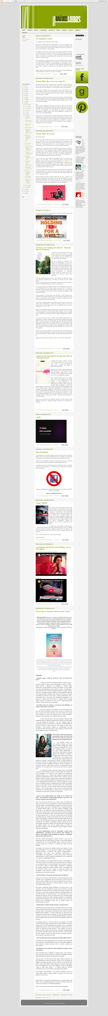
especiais (24, 32)
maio (26, 112)
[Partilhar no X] (63, 74)
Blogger (63, 1003)
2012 (25, 189)
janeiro (26, 187)
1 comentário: (56, 126)
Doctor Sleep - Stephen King (28, 167)
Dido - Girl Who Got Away (28, 177)
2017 (25, 95)
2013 (25, 103)
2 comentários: (55, 73)
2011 (25, 191)
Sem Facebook (42, 452)
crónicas (30, 30)
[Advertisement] (26, 52)
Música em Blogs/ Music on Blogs (83, 142)
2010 (25, 193)
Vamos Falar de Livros (45, 134)
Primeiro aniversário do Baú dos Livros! (84, 167)
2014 (25, 101)
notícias (64, 30)
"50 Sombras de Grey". (67, 161)
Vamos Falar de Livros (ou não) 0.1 (50, 81)
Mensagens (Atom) (45, 997)
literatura (51, 30)
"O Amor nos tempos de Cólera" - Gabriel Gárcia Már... (28, 131)
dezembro (27, 104)
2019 (25, 91)
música (36, 30)
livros (23, 30)
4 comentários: (57, 348)
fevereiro (27, 185)
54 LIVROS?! (78, 182)
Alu (24, 37)
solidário (77, 30)
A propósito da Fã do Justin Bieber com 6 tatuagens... (28, 148)
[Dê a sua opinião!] (62, 74)
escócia (71, 30)
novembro (27, 106)
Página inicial (56, 995)
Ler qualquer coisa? (44, 39)
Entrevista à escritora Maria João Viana (53, 611)
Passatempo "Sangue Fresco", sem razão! (28, 157)
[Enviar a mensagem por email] (60, 74)
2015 (25, 99)
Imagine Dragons (43, 210)
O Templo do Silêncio (27, 162)
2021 (25, 88)
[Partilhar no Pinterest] (66, 74)
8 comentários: (56, 204)
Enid (77, 155)
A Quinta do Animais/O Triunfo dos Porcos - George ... (27, 137)
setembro (27, 108)
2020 (25, 89)
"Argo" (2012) (41, 503)
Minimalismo (27, 169)
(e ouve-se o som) (45, 306)
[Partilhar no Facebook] (64, 74)
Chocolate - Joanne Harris (28, 164)
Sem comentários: (57, 240)
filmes (58, 30)
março (26, 115)
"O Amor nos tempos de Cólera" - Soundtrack (27, 181)
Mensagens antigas (66, 995)
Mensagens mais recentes (43, 995)
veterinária (43, 30)
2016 (25, 97)
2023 (25, 86)
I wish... (39, 417)
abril (26, 113)
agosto (26, 110)
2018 (25, 93)
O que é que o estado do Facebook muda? (27, 173)
